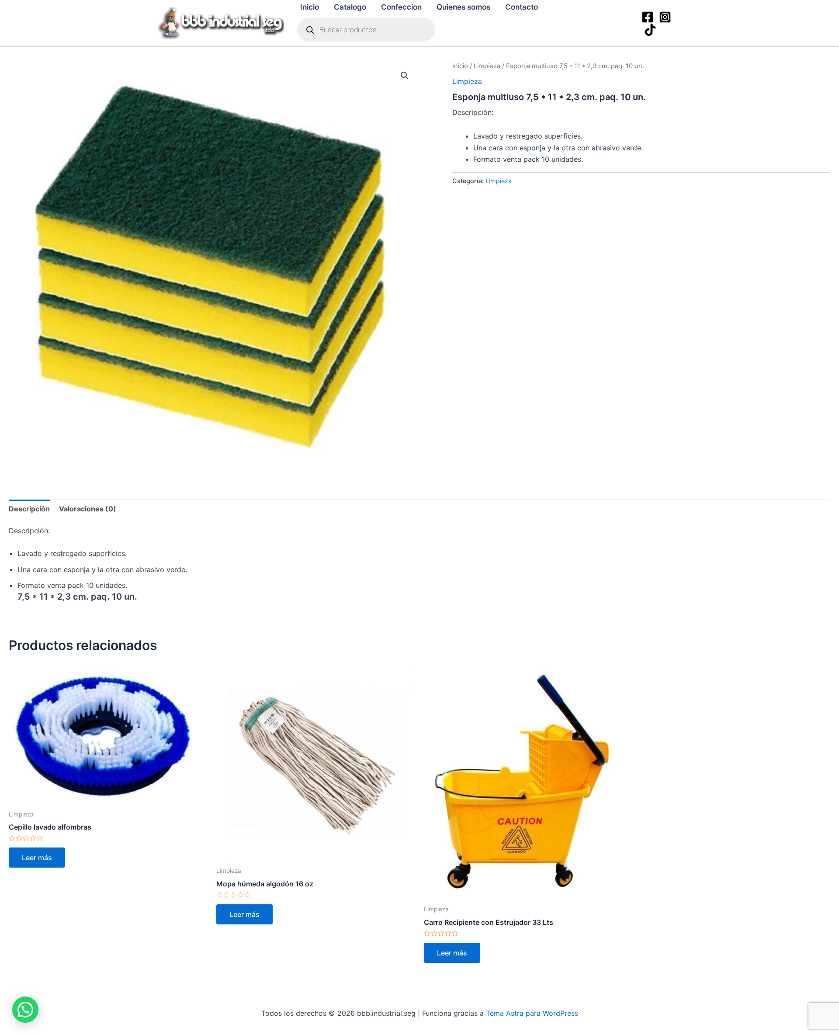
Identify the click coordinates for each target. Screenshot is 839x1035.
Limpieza (487, 66)
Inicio (309, 7)
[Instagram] (665, 17)
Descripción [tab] (29, 508)
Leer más (37, 857)
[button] (405, 75)
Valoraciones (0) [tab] (87, 508)
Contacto (521, 7)
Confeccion (401, 7)
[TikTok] (650, 30)
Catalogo (350, 7)
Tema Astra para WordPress (532, 1013)
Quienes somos (463, 7)
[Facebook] (647, 17)
